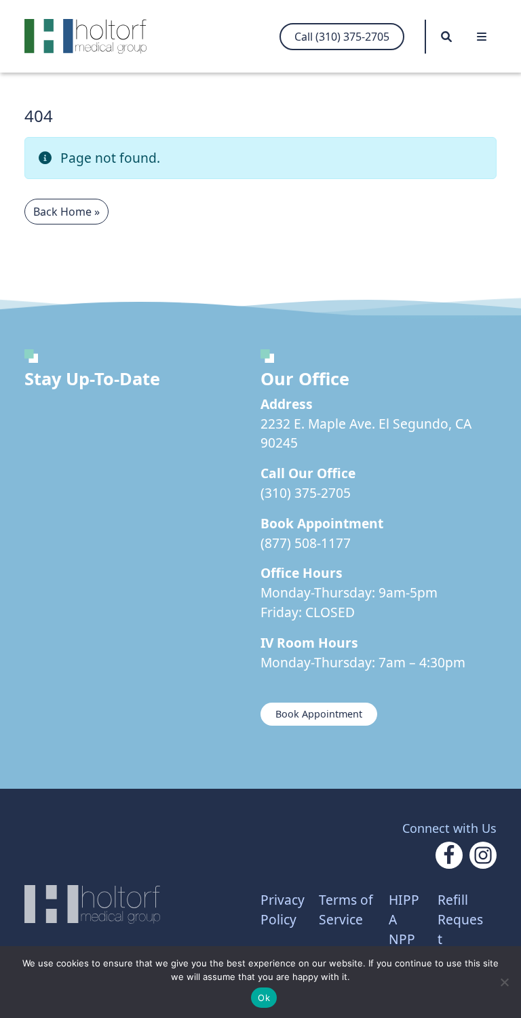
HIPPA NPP (404, 919)
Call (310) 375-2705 (341, 36)
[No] (504, 982)
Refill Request (460, 919)
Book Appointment (318, 713)
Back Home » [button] (66, 211)
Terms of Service (346, 909)
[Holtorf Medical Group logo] (92, 36)
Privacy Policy (282, 909)
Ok (264, 997)
